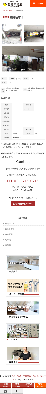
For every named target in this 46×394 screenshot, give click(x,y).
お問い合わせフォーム (23, 203)
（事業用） (17, 385)
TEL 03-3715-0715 (22, 181)
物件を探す (40, 385)
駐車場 (8, 240)
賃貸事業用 (10, 229)
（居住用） (6, 385)
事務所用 (9, 234)
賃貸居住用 (10, 223)
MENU (40, 3)
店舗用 (8, 245)
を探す (29, 385)
